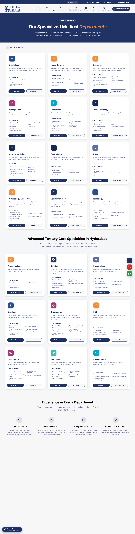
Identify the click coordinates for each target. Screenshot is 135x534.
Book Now (16, 91)
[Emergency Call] (129, 267)
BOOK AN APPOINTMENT (122, 8)
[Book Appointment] (129, 260)
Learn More (33, 91)
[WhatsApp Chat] (129, 273)
